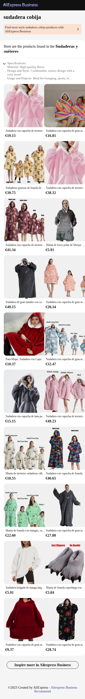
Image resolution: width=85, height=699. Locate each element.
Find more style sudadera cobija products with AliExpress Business (34, 29)
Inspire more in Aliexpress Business (42, 665)
